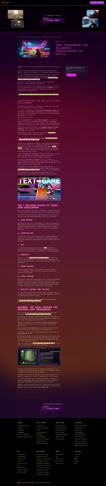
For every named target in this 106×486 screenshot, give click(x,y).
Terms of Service (60, 458)
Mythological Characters (81, 443)
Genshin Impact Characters (81, 445)
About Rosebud (59, 454)
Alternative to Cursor (42, 461)
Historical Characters (80, 441)
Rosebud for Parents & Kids (25, 436)
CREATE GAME (71, 75)
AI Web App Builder (61, 430)
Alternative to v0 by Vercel (44, 458)
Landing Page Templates (62, 434)
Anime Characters (79, 427)
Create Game (53, 20)
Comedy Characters (79, 432)
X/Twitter (77, 454)
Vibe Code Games (25, 37)
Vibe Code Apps (21, 456)
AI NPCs (38, 430)
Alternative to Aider (42, 469)
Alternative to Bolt (42, 456)
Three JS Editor (60, 436)
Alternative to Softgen (43, 472)
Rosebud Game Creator (23, 425)
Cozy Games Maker (41, 436)
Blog (19, 37)
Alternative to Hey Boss (43, 467)
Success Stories (22, 458)
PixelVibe (20, 427)
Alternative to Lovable (43, 454)
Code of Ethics (59, 463)
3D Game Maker (40, 425)
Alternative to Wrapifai (43, 474)
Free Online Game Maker (43, 443)
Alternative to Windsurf (43, 463)
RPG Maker (39, 434)
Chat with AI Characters (81, 425)
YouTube (76, 461)
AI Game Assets (21, 467)
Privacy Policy (59, 461)
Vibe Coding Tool (60, 439)
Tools (19, 465)
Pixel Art (20, 461)
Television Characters (80, 434)
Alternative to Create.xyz (43, 465)
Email (76, 463)
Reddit (76, 458)
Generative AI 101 (22, 463)
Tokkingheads (21, 432)
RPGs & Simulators (79, 436)
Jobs (57, 456)
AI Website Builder (61, 427)
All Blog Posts (21, 454)
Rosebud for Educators (23, 434)
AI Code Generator (60, 425)
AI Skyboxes (21, 430)
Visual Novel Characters (81, 439)
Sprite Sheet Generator (43, 427)
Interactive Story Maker (43, 439)
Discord (76, 456)
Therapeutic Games (41, 441)
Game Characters (79, 430)
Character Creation (23, 469)
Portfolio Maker (60, 432)
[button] (26, 423)
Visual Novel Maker (42, 432)
